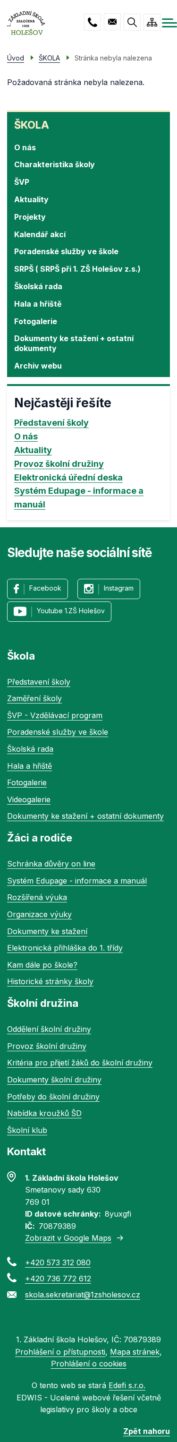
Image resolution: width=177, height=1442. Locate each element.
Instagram (119, 588)
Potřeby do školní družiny (53, 1096)
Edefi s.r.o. (127, 1385)
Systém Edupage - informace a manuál (78, 497)
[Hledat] (132, 22)
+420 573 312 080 (92, 22)
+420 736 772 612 (58, 1278)
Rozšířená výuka (37, 897)
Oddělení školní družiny (49, 1029)
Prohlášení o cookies (88, 1363)
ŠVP (21, 182)
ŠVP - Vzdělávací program (54, 715)
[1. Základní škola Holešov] (26, 23)
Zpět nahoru (146, 1431)
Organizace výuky (39, 914)
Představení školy (51, 423)
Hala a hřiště (38, 304)
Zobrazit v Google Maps (68, 1238)
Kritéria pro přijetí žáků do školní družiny (79, 1062)
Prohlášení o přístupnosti (60, 1351)
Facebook (45, 588)
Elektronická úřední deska (68, 477)
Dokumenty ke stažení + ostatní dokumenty (74, 343)
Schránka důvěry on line (51, 863)
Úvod (15, 58)
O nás (25, 147)
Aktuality (31, 199)
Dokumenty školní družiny (54, 1079)
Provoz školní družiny (59, 464)
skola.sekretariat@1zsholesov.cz (112, 21)
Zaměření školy (34, 698)
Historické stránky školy (50, 981)
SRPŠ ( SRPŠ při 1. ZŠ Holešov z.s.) (77, 269)
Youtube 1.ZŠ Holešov (71, 611)
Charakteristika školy (54, 164)
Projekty (30, 217)
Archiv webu (38, 365)
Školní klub (27, 1130)
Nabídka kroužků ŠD (44, 1113)
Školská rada (38, 286)
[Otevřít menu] (169, 23)
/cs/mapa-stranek (151, 22)
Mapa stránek (135, 1351)
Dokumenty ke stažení (47, 931)
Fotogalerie (35, 321)
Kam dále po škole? (42, 965)
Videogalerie (29, 799)
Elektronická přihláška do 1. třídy (65, 948)
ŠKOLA (31, 125)
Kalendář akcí (40, 234)
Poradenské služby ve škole (66, 251)
